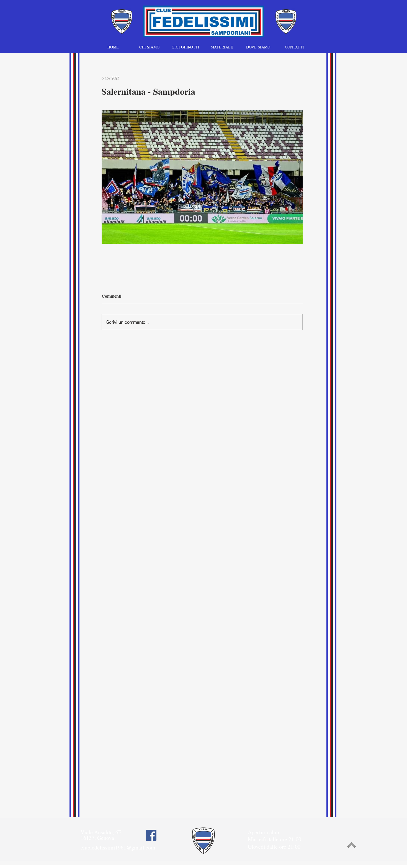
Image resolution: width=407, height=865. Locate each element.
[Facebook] (151, 835)
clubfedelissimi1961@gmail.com (118, 847)
